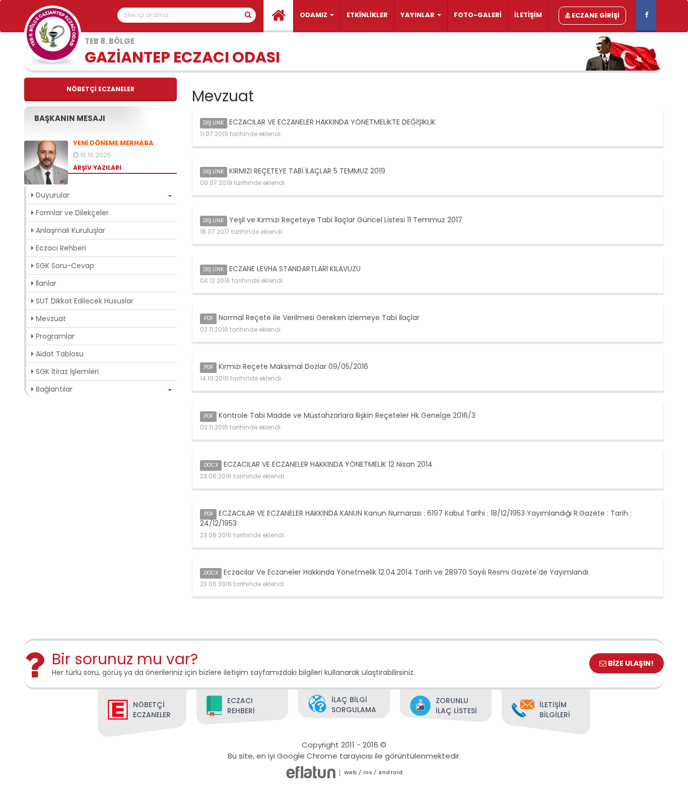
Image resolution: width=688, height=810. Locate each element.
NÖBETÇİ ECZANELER (100, 89)
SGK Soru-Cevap (64, 266)
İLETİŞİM (528, 15)
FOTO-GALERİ (478, 15)
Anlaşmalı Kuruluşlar (69, 230)
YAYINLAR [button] (418, 15)
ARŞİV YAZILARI (97, 167)
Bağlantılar (53, 389)
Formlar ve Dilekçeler (71, 213)
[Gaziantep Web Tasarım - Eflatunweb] (310, 772)
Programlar (54, 336)
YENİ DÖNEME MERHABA (113, 143)
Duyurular (52, 195)
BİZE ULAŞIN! (630, 663)
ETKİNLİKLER (367, 15)
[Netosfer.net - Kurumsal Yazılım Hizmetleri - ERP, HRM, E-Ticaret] (351, 772)
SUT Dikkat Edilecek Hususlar (83, 301)
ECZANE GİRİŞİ (595, 15)
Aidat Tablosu (59, 354)
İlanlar (45, 283)
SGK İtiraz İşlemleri (66, 371)
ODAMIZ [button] (314, 15)
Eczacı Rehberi (60, 248)
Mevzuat (50, 319)
